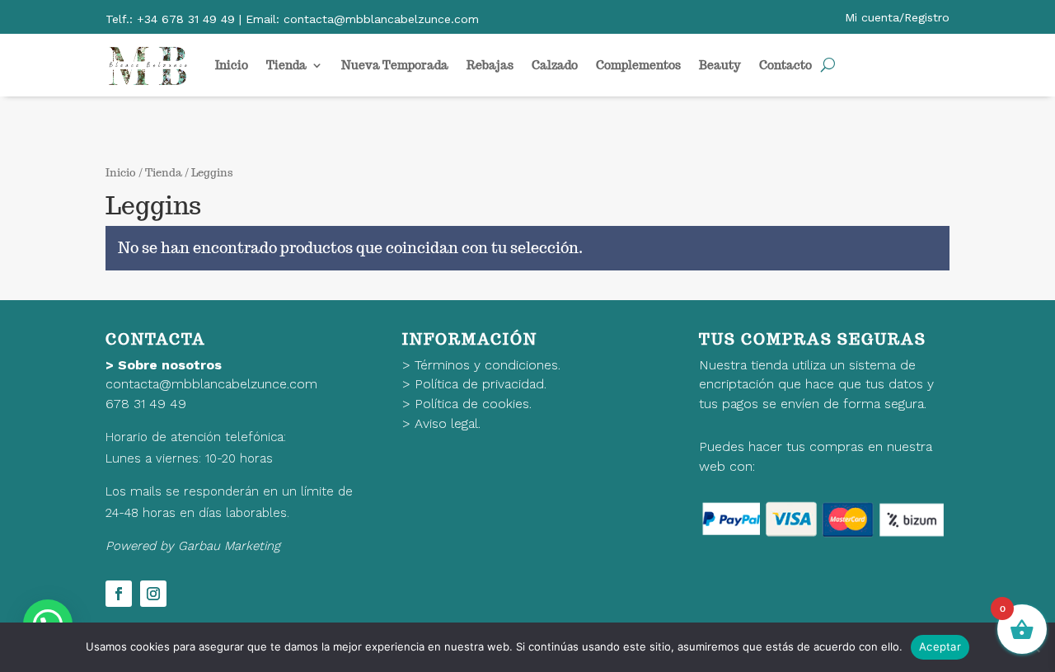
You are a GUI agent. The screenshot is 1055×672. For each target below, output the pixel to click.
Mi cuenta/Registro (897, 17)
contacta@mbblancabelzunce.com (211, 384)
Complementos (638, 65)
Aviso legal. (448, 423)
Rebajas (490, 65)
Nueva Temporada (394, 65)
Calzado (555, 65)
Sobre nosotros (170, 365)
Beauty (720, 65)
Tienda (286, 65)
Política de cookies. (473, 403)
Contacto (785, 65)
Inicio (231, 65)
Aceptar (940, 646)
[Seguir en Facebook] (119, 593)
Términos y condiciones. (487, 365)
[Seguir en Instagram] (153, 593)
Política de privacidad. (480, 384)
